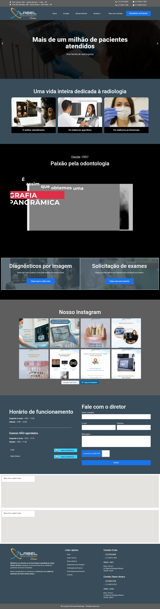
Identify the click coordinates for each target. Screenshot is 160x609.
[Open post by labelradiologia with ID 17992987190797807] (64, 333)
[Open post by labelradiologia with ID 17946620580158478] (126, 333)
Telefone (120, 423)
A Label (66, 14)
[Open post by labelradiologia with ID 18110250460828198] (34, 364)
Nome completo (88, 413)
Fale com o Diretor (116, 14)
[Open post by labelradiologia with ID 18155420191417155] (95, 333)
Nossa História (81, 14)
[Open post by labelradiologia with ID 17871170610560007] (64, 364)
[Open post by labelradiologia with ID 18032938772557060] (95, 364)
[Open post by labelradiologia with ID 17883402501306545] (126, 364)
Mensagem (86, 434)
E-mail (84, 423)
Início (55, 14)
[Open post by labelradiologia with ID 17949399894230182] (34, 333)
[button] (138, 13)
